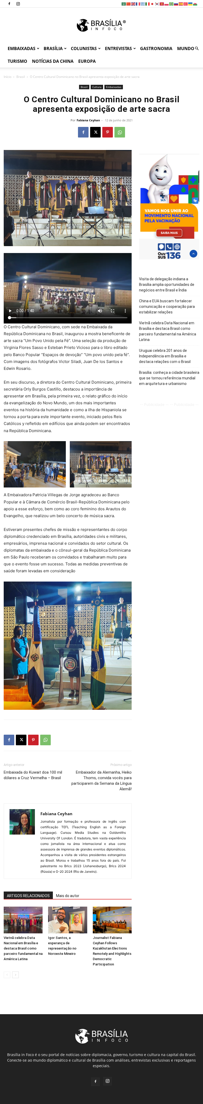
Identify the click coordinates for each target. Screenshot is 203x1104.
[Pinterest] (107, 132)
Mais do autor (67, 896)
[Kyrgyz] (162, 4)
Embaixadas (21, 48)
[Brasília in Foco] (102, 25)
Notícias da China (52, 61)
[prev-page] (7, 975)
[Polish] (166, 4)
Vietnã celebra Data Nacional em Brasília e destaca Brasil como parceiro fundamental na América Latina (23, 948)
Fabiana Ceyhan (88, 120)
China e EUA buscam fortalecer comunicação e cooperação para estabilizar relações (167, 306)
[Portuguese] (171, 4)
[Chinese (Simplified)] (128, 4)
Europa (87, 61)
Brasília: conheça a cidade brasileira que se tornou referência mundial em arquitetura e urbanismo (169, 378)
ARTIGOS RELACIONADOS (28, 896)
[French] (138, 4)
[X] (95, 132)
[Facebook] (9, 3)
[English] (133, 4)
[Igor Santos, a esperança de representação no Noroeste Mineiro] (67, 920)
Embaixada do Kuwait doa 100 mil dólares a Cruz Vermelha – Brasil (33, 775)
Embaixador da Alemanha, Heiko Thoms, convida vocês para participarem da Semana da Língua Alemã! (101, 780)
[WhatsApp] (119, 132)
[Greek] (143, 4)
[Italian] (147, 4)
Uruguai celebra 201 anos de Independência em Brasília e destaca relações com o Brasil (165, 356)
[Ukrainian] (190, 4)
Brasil (20, 76)
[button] (196, 48)
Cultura (97, 87)
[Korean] (157, 4)
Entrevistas (118, 48)
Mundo (185, 48)
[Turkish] (185, 4)
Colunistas (84, 48)
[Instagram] (18, 3)
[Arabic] (124, 4)
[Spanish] (181, 4)
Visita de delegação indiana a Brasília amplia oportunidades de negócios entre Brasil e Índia (166, 284)
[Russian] (176, 4)
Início (7, 76)
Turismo (17, 61)
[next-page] (15, 975)
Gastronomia (156, 48)
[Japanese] (152, 4)
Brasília (53, 48)
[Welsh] (195, 4)
